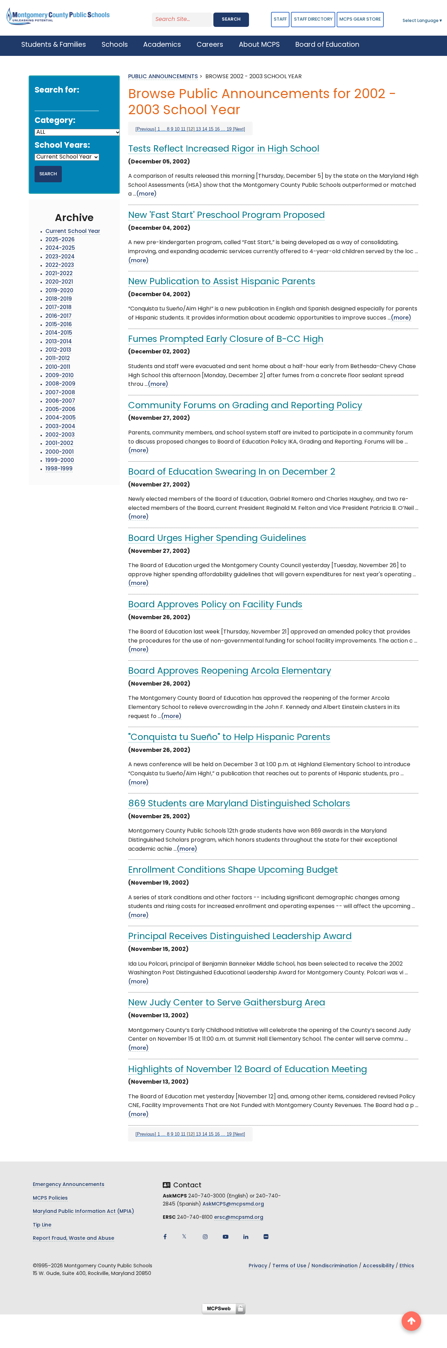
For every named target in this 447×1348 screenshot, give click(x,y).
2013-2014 (58, 342)
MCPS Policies (50, 1198)
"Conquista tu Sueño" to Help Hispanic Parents (229, 737)
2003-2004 (60, 427)
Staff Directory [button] (313, 19)
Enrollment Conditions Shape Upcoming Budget (233, 870)
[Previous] (145, 129)
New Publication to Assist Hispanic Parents (221, 282)
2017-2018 (58, 307)
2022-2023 (59, 265)
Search (231, 19)
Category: (55, 121)
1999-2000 (59, 460)
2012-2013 (58, 350)
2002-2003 (60, 435)
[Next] (239, 129)
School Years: (62, 146)
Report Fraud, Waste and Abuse (73, 1238)
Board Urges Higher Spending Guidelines (217, 538)
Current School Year (72, 231)
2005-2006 (60, 409)
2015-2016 (58, 325)
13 (198, 129)
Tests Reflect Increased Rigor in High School (223, 149)
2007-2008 (60, 393)
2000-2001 (59, 452)
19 (229, 129)
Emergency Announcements (68, 1184)
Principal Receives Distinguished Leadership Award (240, 936)
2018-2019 (58, 299)
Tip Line (42, 1225)
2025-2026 (60, 240)
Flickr (266, 1236)
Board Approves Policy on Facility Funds (215, 605)
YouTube (225, 1236)
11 (183, 129)
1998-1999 (59, 469)
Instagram (205, 1236)
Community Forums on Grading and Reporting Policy (245, 406)
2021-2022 (59, 274)
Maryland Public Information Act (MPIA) (83, 1211)
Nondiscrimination (335, 1266)
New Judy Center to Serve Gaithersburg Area (226, 1003)
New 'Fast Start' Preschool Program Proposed (226, 215)
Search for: (57, 91)
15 (210, 129)
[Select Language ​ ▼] (443, 21)
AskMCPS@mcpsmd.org (233, 1204)
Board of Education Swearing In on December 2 (231, 472)
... (163, 129)
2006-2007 (60, 401)
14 (204, 129)
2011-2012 (57, 358)
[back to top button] (411, 1321)
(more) (146, 194)
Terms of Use (289, 1266)
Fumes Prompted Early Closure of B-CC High (225, 339)
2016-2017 (58, 316)
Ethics (407, 1266)
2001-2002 (59, 443)
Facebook (165, 1236)
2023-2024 (60, 257)
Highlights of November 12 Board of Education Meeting (247, 1069)
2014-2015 (58, 333)
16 (217, 129)
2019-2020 (59, 291)
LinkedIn (246, 1236)
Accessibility (378, 1266)
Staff (280, 19)
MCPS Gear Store (360, 19)
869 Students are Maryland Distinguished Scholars (239, 804)
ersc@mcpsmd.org (238, 1217)
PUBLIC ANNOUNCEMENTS (163, 77)
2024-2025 (60, 248)
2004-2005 (60, 418)
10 (177, 129)
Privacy (258, 1266)
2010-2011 (57, 367)
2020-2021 (59, 282)
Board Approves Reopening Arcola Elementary (229, 671)
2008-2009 (60, 384)
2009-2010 (59, 376)
